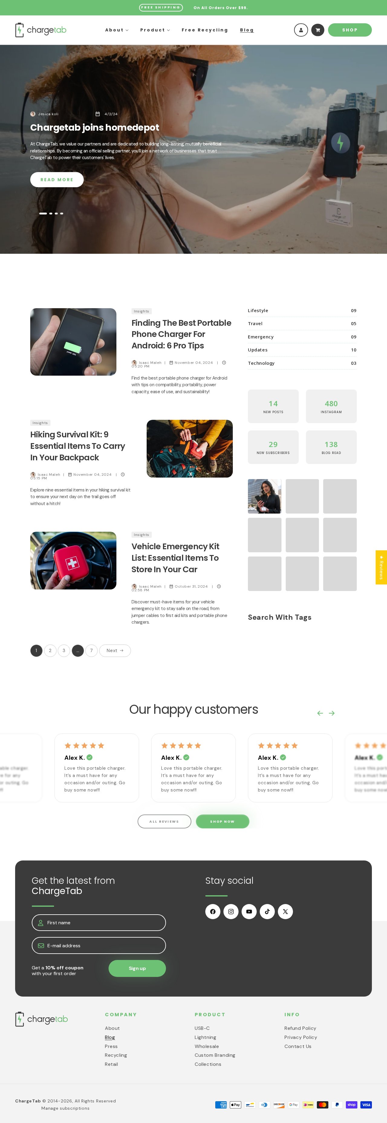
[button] (117, 30)
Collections (208, 1064)
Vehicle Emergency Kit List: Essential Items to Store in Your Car (175, 558)
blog (110, 1037)
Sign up (137, 968)
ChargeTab (28, 1101)
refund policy (301, 1028)
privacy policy (301, 1037)
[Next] (332, 708)
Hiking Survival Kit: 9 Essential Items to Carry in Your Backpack (77, 446)
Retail (111, 1064)
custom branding (215, 1055)
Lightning (205, 1037)
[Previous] (320, 708)
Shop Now (222, 821)
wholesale (207, 1046)
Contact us (298, 1046)
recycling (116, 1055)
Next (112, 651)
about (112, 1028)
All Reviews (164, 821)
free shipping (161, 7)
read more (57, 180)
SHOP (350, 30)
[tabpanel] (193, 149)
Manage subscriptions (65, 1108)
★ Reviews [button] (381, 567)
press (111, 1046)
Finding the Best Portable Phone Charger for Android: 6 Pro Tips (181, 334)
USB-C (202, 1028)
